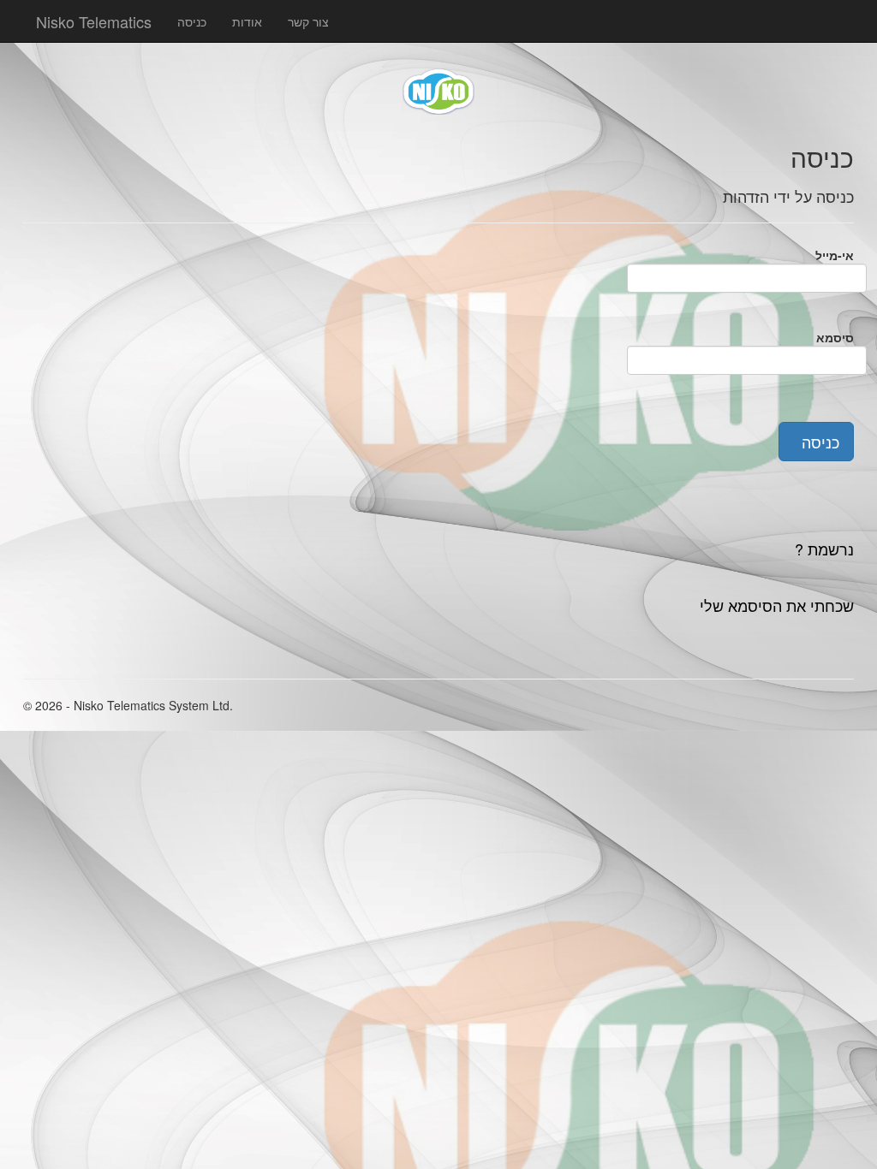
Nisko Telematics (94, 18)
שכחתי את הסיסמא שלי (777, 605)
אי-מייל (834, 255)
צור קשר (308, 21)
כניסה (191, 21)
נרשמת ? (824, 548)
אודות (247, 21)
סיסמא (835, 337)
